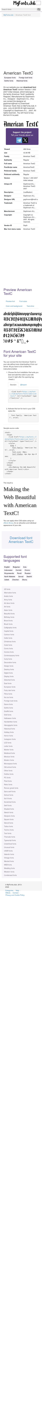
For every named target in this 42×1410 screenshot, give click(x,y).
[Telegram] (19, 140)
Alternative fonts (10, 592)
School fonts (8, 795)
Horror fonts (8, 735)
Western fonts (9, 872)
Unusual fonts (9, 847)
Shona (24, 579)
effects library (8, 523)
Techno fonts (9, 830)
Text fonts (7, 833)
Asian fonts (8, 610)
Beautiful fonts (9, 613)
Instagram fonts (10, 739)
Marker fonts (8, 749)
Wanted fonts (9, 861)
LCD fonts (7, 742)
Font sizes (23, 301)
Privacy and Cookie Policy (14, 895)
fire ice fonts (8, 697)
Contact (15, 893)
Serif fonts (8, 805)
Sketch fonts (8, 812)
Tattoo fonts (8, 826)
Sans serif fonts (10, 791)
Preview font (10, 301)
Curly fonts (8, 659)
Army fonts (8, 599)
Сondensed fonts (10, 875)
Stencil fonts (8, 823)
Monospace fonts (10, 763)
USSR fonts (8, 851)
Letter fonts (8, 746)
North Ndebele (9, 576)
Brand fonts (8, 620)
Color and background (13, 306)
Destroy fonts (9, 669)
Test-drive (30, 306)
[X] (25, 140)
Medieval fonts (9, 753)
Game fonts (8, 704)
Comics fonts (9, 652)
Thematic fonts (9, 837)
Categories (9, 890)
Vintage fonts (9, 858)
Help (17, 890)
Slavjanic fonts (9, 816)
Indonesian (8, 570)
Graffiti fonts (8, 711)
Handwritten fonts (10, 722)
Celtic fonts (8, 638)
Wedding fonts (9, 868)
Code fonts (8, 645)
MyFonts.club (8, 15)
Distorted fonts (9, 680)
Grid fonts (7, 715)
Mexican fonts (9, 756)
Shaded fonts (9, 809)
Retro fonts (8, 784)
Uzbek (6, 579)
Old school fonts (10, 767)
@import (23, 384)
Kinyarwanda (9, 573)
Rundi (19, 573)
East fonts (7, 683)
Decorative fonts (10, 662)
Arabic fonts (8, 596)
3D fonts (7, 589)
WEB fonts (8, 865)
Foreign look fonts (10, 701)
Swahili (29, 576)
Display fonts (9, 676)
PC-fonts (7, 777)
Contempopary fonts (11, 655)
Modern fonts (9, 760)
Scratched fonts (10, 802)
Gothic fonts (8, 708)
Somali (20, 576)
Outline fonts (8, 774)
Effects (7, 893)
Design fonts (8, 666)
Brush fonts (8, 624)
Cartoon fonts (9, 634)
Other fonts (8, 770)
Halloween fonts (10, 718)
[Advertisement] (21, 44)
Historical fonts (9, 728)
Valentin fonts (9, 854)
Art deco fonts (9, 603)
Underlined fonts (10, 844)
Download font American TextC (21, 539)
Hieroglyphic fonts (10, 725)
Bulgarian (16, 567)
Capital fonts (8, 631)
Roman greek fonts (11, 788)
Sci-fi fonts (8, 798)
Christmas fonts (10, 641)
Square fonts (9, 819)
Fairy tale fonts (9, 690)
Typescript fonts (10, 840)
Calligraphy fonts (10, 627)
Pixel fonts (8, 781)
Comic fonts (8, 648)
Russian (28, 573)
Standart (13, 384)
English (7, 567)
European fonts (9, 687)
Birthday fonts (9, 617)
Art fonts (7, 606)
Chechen (15, 579)
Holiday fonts (9, 732)
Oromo (27, 570)
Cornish (18, 570)
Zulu (24, 567)
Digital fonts (8, 673)
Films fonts (8, 694)
